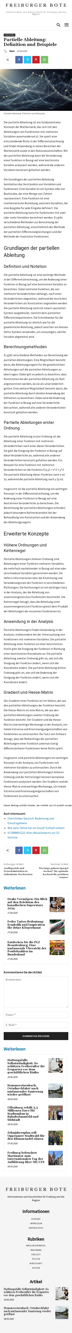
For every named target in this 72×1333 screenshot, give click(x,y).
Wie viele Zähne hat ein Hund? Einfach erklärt (36, 828)
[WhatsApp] (44, 59)
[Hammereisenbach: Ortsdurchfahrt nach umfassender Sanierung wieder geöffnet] (55, 1090)
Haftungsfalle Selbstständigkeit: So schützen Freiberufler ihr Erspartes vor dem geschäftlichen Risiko (26, 1066)
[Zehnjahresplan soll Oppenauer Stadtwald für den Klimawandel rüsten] (55, 1138)
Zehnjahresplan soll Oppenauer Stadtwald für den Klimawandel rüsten (26, 1136)
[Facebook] (19, 59)
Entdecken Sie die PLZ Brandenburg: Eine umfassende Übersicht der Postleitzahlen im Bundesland (27, 948)
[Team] (6, 51)
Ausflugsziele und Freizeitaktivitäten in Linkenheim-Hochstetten (18, 871)
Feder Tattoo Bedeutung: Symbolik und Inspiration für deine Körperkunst (26, 925)
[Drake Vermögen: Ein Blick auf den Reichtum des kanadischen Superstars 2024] (57, 904)
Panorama (9, 35)
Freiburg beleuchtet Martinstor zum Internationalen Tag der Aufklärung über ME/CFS (25, 1157)
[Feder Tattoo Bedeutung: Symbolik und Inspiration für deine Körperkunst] (57, 927)
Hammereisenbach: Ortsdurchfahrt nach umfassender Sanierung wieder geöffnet (25, 1090)
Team (12, 51)
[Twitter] (27, 59)
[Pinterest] (36, 59)
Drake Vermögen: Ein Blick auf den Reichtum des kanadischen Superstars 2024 (27, 903)
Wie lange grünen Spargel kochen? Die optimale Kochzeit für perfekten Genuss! (53, 873)
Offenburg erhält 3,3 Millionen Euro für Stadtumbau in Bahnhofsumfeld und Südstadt (22, 1114)
